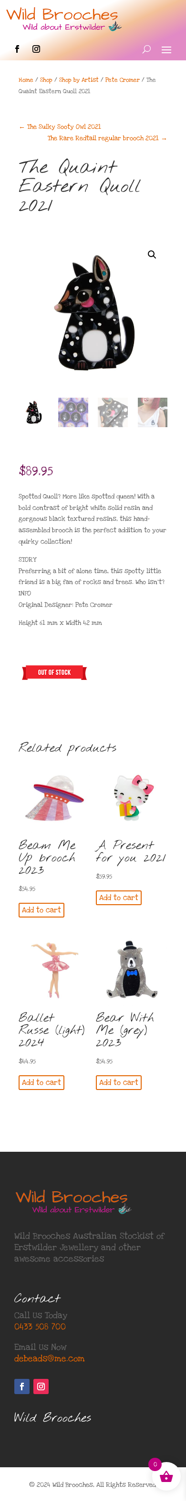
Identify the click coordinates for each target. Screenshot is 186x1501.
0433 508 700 (40, 1326)
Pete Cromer (122, 80)
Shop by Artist (79, 80)
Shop (46, 80)
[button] (152, 254)
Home (26, 80)
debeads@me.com (49, 1358)
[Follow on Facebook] (17, 49)
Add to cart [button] (41, 910)
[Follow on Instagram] (36, 49)
